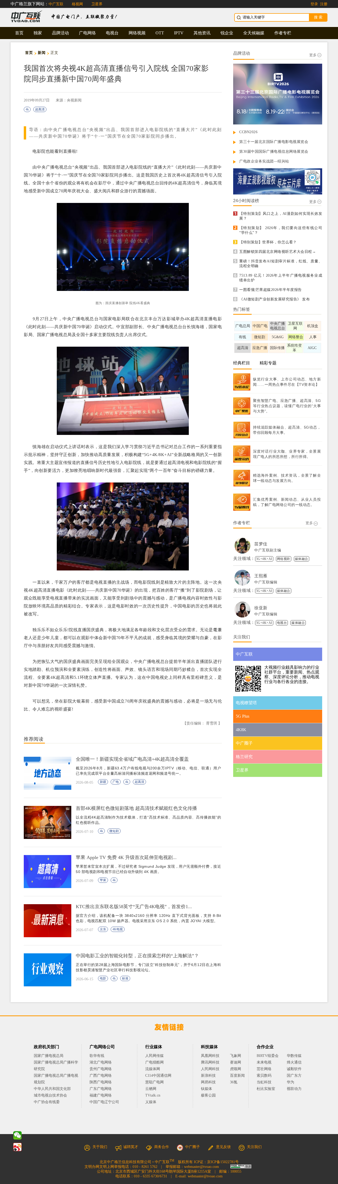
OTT (160, 33)
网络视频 (137, 33)
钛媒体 (206, 1089)
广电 (115, 782)
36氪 (233, 1082)
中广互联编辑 (265, 582)
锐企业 (226, 33)
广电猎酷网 (154, 1062)
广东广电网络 (101, 1089)
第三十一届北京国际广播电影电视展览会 (273, 142)
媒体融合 (301, 559)
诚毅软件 (294, 1069)
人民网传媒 (154, 1056)
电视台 (112, 33)
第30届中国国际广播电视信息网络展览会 (273, 152)
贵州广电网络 (101, 1069)
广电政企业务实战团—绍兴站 (264, 161)
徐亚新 (260, 608)
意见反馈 (223, 1147)
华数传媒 (294, 1056)
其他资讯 (202, 33)
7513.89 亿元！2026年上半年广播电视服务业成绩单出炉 (280, 277)
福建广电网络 (101, 1095)
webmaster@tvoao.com (201, 1167)
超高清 (40, 109)
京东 (103, 929)
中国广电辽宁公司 (104, 1102)
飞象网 (235, 1056)
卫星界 (96, 4)
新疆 (103, 782)
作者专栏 (282, 33)
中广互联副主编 (267, 550)
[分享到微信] (17, 1135)
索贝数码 (264, 1076)
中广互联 (56, 4)
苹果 (103, 880)
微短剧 (114, 831)
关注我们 (254, 1147)
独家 (38, 33)
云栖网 (150, 1089)
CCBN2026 (248, 132)
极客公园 (208, 1095)
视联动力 (294, 1089)
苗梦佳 (260, 544)
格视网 (77, 4)
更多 (313, 55)
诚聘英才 (130, 1147)
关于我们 (99, 1147)
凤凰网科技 (210, 1056)
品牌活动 (60, 33)
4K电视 (117, 929)
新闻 (41, 53)
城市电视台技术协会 (50, 1095)
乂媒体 (150, 1102)
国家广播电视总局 (48, 1056)
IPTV (179, 33)
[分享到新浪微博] (17, 1147)
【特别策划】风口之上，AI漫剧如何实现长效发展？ (280, 216)
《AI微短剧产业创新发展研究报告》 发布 (274, 299)
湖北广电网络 (101, 1062)
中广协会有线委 (47, 1102)
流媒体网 (152, 1069)
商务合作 (161, 1147)
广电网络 (87, 33)
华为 (294, 1082)
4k (27, 109)
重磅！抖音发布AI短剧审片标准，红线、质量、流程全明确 (280, 263)
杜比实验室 (266, 1089)
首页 (19, 33)
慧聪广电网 (154, 1082)
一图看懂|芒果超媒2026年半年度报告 (270, 290)
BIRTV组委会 (268, 1056)
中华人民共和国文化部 (52, 1089)
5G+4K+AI (264, 559)
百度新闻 (237, 1076)
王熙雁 (260, 576)
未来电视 (264, 1062)
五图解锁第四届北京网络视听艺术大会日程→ (277, 252)
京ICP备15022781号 (223, 1162)
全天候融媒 (253, 33)
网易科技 (208, 1082)
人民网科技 (210, 1069)
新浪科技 (208, 1076)
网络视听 (283, 559)
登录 (314, 4)
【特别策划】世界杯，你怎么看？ (268, 242)
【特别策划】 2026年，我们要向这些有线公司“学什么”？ (280, 230)
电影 (103, 978)
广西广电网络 (101, 1076)
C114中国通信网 (158, 1076)
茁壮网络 (264, 1069)
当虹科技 (264, 1082)
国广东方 (294, 1076)
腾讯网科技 (210, 1062)
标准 (125, 978)
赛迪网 (235, 1062)
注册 (323, 4)
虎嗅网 (235, 1069)
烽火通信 (294, 1062)
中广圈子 (192, 1147)
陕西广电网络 (101, 1082)
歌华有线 (97, 1056)
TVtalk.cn (152, 1095)
